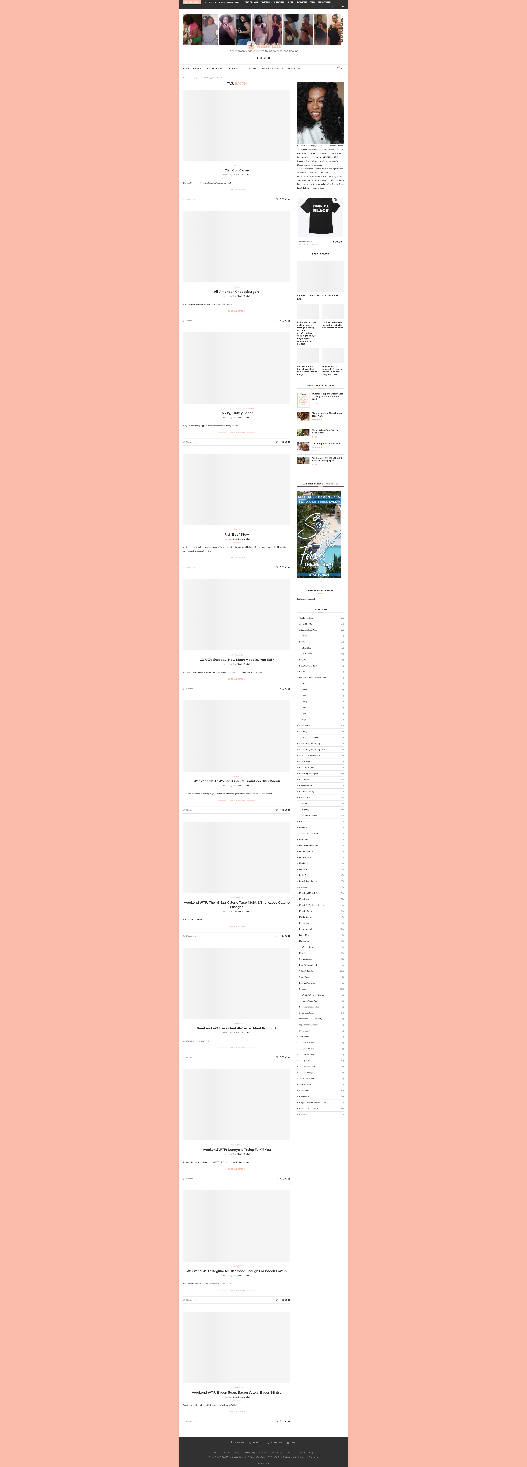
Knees (323, 635)
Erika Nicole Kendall (241, 174)
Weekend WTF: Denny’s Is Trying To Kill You (237, 1150)
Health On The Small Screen (321, 905)
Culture (262, 1452)
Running (323, 809)
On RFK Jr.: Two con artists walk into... (227, 2)
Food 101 (321, 869)
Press (312, 2)
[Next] (205, 2)
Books (321, 671)
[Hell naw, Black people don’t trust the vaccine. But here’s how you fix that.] (333, 355)
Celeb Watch (321, 725)
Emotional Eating (272, 68)
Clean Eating (249, 1452)
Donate (290, 2)
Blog (311, 1452)
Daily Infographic (321, 767)
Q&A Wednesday (321, 970)
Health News (321, 899)
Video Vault (321, 1090)
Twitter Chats (321, 1084)
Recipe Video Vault (323, 1001)
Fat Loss (323, 803)
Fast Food (321, 839)
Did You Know (321, 779)
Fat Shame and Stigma (321, 845)
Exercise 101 (235, 68)
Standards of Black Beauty (321, 1018)
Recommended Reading (321, 1006)
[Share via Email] (289, 199)
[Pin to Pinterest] (286, 199)
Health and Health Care (321, 893)
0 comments (191, 199)
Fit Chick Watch (321, 851)
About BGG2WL (251, 2)
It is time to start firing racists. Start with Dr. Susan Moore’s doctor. (332, 325)
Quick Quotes (321, 977)
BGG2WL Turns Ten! (321, 665)
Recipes (252, 68)
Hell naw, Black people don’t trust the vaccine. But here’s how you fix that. (332, 370)
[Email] (343, 6)
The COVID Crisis (321, 1048)
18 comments (191, 1057)
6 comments (191, 320)
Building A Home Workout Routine (321, 677)
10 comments (191, 1300)
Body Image (323, 653)
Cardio (323, 707)
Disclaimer (279, 2)
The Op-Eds (321, 1060)
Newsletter (301, 2)
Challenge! (321, 731)
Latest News (321, 935)
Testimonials (321, 1036)
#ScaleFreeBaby (321, 618)
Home (186, 68)
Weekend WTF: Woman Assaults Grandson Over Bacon (237, 781)
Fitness (291, 1452)
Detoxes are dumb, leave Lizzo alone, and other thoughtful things (307, 370)
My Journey (321, 941)
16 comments (191, 688)
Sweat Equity (321, 1030)
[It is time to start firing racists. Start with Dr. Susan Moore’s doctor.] (333, 311)
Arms (323, 689)
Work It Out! (321, 1114)
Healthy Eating (215, 68)
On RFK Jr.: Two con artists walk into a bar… (320, 297)
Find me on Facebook (306, 598)
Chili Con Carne (237, 170)
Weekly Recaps (323, 947)
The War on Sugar (321, 1072)
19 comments (191, 810)
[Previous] (203, 2)
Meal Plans (294, 68)
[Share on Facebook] (280, 199)
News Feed (321, 953)
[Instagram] (339, 6)
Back (323, 695)
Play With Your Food (321, 965)
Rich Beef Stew (236, 534)
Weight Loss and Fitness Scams (321, 1102)
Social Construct (321, 1012)
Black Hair (323, 647)
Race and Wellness (321, 983)
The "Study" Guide (321, 1042)
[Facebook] (332, 6)
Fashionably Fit (321, 827)
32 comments (191, 442)
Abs (323, 683)
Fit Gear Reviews (321, 857)
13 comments (191, 1178)
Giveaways (321, 887)
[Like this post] (277, 199)
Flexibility (321, 863)
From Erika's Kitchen (321, 881)
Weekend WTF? (321, 1096)
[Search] (342, 69)
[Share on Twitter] (283, 199)
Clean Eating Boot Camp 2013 (321, 749)
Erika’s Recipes (277, 1452)
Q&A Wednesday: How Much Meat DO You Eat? (237, 660)
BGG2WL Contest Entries (323, 994)
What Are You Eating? (321, 1108)
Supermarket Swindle (321, 1024)
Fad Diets (321, 821)
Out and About (321, 959)
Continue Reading (237, 190)
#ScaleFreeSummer (323, 737)
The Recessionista (321, 1066)
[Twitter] (336, 6)
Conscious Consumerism (321, 755)
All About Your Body (321, 629)
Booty (323, 701)
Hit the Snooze (321, 917)
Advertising (266, 2)
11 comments (191, 1421)
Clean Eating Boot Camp (321, 743)
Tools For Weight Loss (321, 1078)
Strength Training (323, 815)
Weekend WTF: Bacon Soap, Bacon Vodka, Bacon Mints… (237, 1392)
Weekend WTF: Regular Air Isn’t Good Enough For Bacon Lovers (237, 1271)
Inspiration (321, 923)
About (226, 1452)
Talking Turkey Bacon (236, 413)
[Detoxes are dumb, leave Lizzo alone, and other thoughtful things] (308, 355)
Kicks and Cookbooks (323, 833)
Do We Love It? (321, 785)
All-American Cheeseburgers (237, 292)
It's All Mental (321, 929)
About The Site (321, 623)
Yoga (323, 719)
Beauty (197, 68)
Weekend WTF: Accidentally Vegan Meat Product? (237, 1028)
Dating (302, 1452)
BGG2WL (321, 659)
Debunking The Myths (321, 773)
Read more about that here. (316, 172)
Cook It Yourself (321, 761)
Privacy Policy (324, 2)
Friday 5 (321, 875)
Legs (323, 713)
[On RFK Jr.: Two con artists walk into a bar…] (320, 276)
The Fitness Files (321, 1054)
